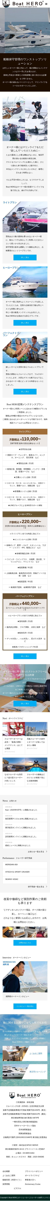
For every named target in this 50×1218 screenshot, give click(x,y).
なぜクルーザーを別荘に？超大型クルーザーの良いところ (14, 777)
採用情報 (6, 1184)
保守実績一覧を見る (36, 887)
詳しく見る (25, 257)
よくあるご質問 (9, 1175)
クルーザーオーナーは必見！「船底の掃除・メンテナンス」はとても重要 (14, 743)
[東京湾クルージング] (25, 1065)
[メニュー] (46, 4)
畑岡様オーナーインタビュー (17, 996)
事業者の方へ (30, 1180)
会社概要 (6, 1171)
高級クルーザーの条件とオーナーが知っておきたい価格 (36, 742)
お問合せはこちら (25, 943)
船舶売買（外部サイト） (12, 1180)
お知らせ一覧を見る (36, 852)
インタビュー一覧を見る (25, 1006)
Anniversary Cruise (32, 1184)
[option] (25, 30)
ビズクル (17, 1188)
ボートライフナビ (10, 751)
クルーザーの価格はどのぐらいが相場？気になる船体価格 (36, 777)
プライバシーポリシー (34, 1171)
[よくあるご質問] (25, 1047)
